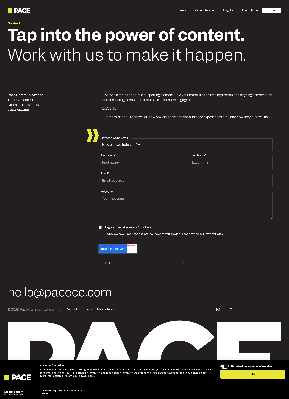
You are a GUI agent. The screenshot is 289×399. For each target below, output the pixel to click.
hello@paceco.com (60, 293)
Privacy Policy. (214, 234)
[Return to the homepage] (20, 11)
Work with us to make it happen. (127, 45)
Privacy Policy (105, 309)
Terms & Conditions (79, 309)
